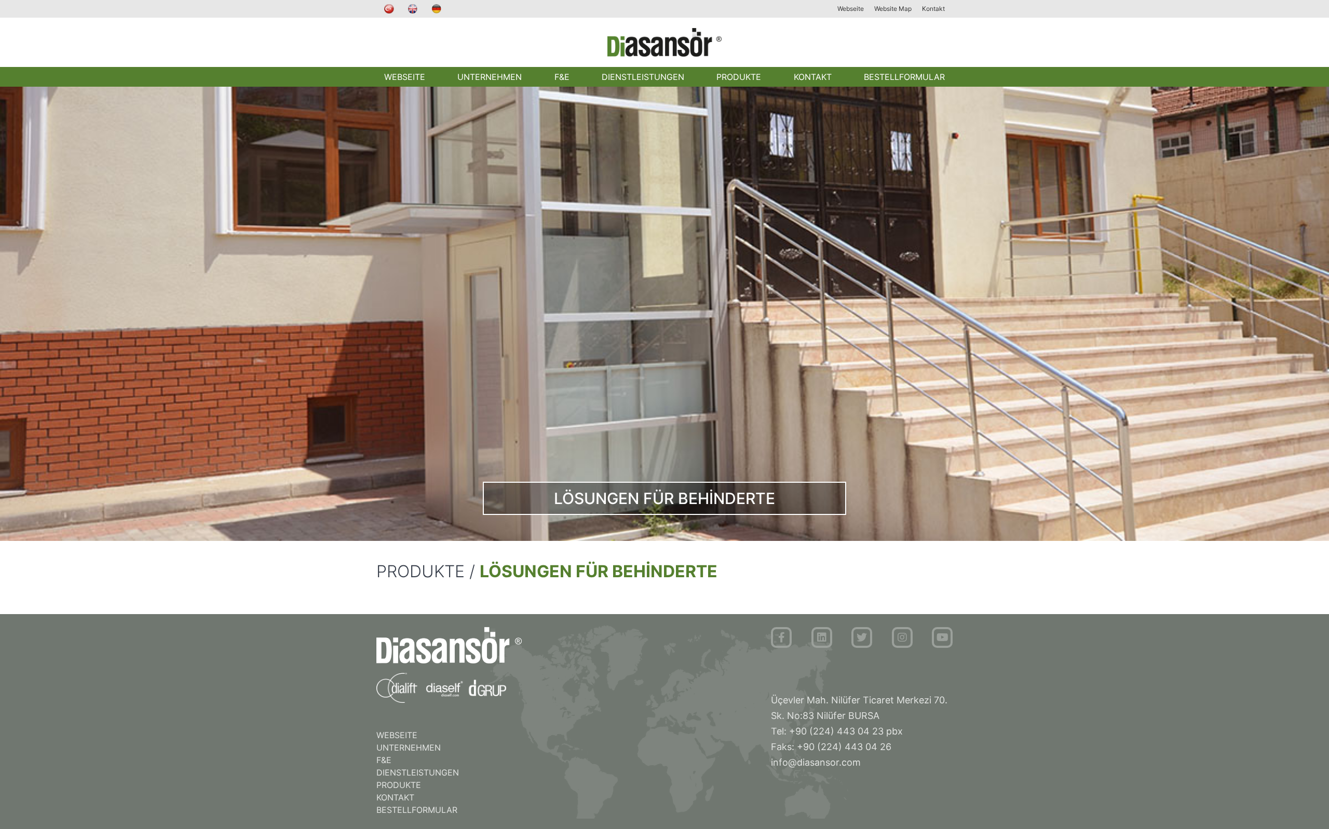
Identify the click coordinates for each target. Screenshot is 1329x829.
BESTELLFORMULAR (904, 77)
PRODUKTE (738, 77)
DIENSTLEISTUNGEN (643, 77)
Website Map (893, 8)
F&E (561, 77)
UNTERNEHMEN (489, 77)
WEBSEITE (404, 77)
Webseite (850, 8)
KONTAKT (813, 77)
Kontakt (933, 8)
